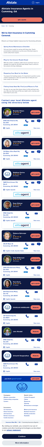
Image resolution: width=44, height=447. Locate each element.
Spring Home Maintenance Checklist (17, 46)
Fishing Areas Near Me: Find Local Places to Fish (21, 86)
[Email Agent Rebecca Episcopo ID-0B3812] (32, 245)
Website (36, 307)
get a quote (28, 20)
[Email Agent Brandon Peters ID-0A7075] (32, 122)
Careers (6, 401)
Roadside (27, 415)
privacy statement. (14, 430)
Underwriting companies (11, 399)
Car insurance (8, 409)
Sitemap (26, 403)
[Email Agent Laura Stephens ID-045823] (32, 152)
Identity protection (29, 413)
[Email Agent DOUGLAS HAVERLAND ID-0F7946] (36, 317)
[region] (22, 435)
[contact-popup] (38, 122)
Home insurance (8, 411)
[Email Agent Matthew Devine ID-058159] (32, 183)
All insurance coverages (31, 405)
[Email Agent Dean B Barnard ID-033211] (32, 268)
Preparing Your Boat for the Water (16, 73)
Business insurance (29, 411)
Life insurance (8, 413)
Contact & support (29, 397)
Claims (26, 399)
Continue (22, 436)
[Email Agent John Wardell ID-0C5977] (32, 341)
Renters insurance (9, 415)
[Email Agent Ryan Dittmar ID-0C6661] (36, 214)
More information (22, 443)
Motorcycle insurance (30, 409)
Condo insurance (8, 417)
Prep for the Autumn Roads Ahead (16, 60)
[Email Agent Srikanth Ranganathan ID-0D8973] (36, 365)
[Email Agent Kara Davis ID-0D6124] (36, 293)
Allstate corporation (9, 397)
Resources (27, 401)
